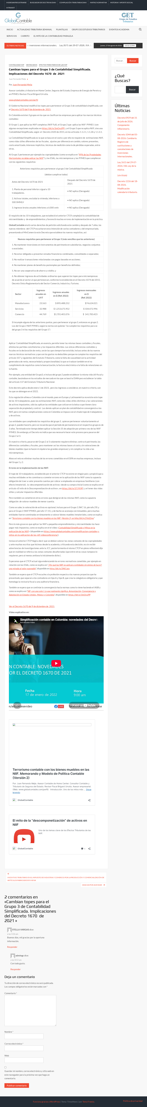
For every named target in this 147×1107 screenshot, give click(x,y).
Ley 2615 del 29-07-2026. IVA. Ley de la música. (64, 45)
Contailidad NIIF (16, 65)
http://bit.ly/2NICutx (60, 568)
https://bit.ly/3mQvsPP (79, 594)
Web (6, 1055)
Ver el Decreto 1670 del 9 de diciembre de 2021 (31, 606)
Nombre (8, 1031)
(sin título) (122, 175)
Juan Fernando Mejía (22, 84)
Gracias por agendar (92, 885)
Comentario (10, 993)
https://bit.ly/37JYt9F (72, 488)
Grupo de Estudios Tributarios (88, 29)
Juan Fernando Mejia (17, 79)
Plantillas (62, 29)
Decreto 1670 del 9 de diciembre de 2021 (31, 109)
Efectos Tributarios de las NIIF (53, 65)
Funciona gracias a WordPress (46, 1101)
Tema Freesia (88, 1101)
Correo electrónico (13, 1043)
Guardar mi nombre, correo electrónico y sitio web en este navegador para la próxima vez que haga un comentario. (29, 1075)
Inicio (10, 29)
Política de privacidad (133, 1101)
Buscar (132, 89)
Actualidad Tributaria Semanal (34, 29)
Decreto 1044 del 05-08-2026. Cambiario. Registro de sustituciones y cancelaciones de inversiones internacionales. (127, 145)
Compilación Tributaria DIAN (73, 2)
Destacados (31, 65)
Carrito (25, 36)
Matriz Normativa (98, 2)
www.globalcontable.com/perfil (23, 100)
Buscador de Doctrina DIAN (43, 2)
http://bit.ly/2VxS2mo (84, 518)
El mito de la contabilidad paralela (53, 36)
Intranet (10, 8)
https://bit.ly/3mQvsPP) (53, 128)
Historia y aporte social (121, 2)
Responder (12, 947)
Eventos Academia (119, 29)
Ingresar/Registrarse (16, 2)
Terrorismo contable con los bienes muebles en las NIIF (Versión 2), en (43, 518)
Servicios (12, 36)
